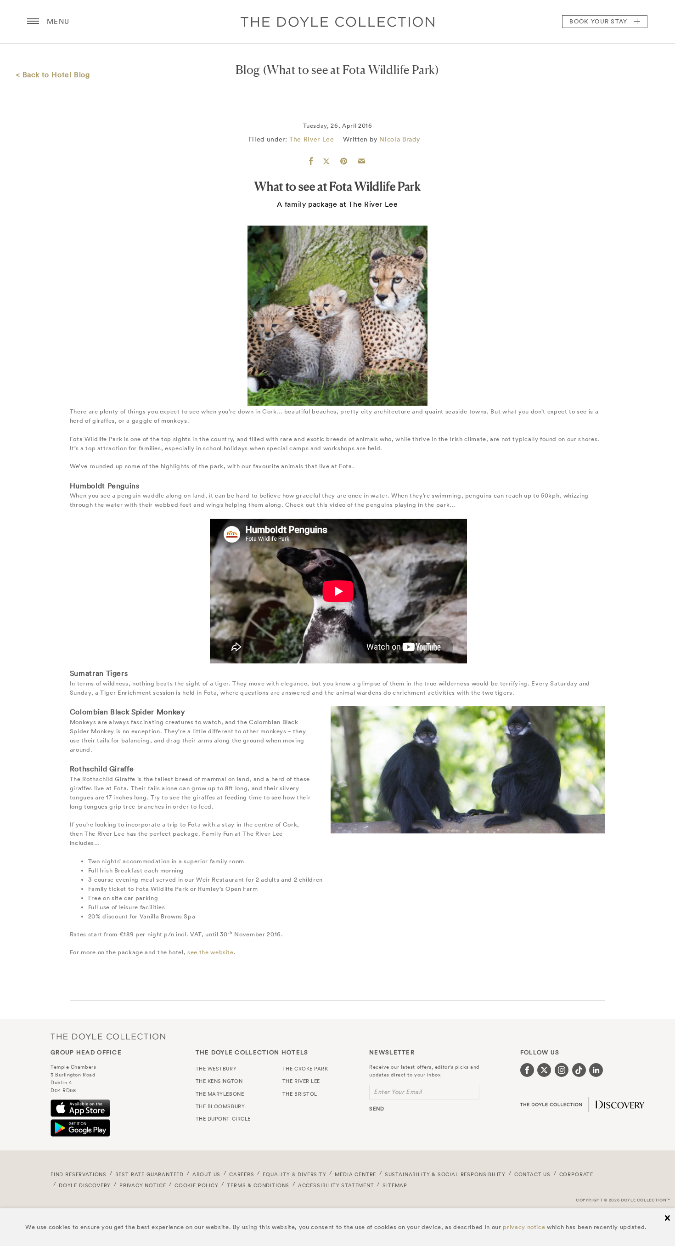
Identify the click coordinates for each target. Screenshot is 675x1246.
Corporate (576, 1174)
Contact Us (532, 1174)
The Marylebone (220, 1094)
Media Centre (355, 1174)
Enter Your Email (398, 1092)
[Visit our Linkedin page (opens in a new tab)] (596, 1070)
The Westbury (216, 1068)
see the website (210, 952)
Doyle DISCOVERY (85, 1185)
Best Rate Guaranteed (149, 1174)
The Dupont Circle (223, 1118)
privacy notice (524, 1227)
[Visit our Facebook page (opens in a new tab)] (527, 1070)
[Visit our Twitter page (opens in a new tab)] (544, 1070)
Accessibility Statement (336, 1185)
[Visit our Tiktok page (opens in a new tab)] (579, 1070)
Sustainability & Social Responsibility (445, 1174)
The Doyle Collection (108, 1036)
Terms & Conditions (258, 1185)
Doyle (337, 21)
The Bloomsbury (220, 1106)
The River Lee (311, 139)
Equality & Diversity (294, 1174)
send (376, 1108)
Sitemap (394, 1185)
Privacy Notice (142, 1185)
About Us (206, 1174)
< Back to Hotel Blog (53, 74)
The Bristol (299, 1094)
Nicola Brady (399, 139)
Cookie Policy (196, 1185)
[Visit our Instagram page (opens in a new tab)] (561, 1070)
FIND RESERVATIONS (79, 1174)
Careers (241, 1174)
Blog (248, 69)
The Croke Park (305, 1068)
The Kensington (219, 1081)
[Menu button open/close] (33, 21)
